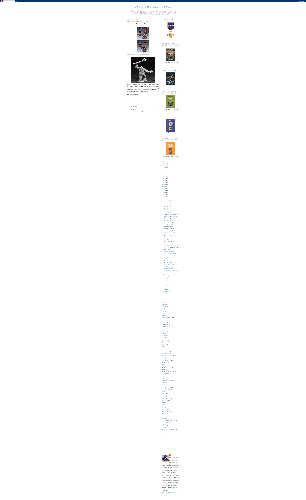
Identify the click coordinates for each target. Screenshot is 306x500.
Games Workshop (165, 351)
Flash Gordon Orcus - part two (170, 220)
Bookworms (164, 315)
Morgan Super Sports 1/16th (168, 371)
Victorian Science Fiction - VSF (168, 420)
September (167, 274)
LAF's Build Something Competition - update (169, 229)
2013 (164, 190)
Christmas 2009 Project (167, 324)
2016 (164, 184)
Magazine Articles (166, 366)
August (166, 276)
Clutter (163, 333)
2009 (164, 199)
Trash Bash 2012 (165, 415)
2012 (164, 192)
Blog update (167, 249)
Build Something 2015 (167, 317)
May (166, 283)
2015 (164, 186)
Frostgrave (164, 350)
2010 (164, 197)
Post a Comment (130, 109)
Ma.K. (163, 364)
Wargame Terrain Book (167, 424)
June (166, 281)
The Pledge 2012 (165, 411)
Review (163, 396)
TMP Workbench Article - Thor (171, 247)
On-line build (165, 378)
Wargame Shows (165, 422)
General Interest (165, 353)
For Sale (163, 348)
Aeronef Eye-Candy (168, 268)
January (166, 291)
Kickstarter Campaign (166, 360)
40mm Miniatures (165, 306)
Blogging (164, 313)
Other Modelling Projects (167, 380)
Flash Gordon (134, 101)
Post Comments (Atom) (138, 115)
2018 (164, 180)
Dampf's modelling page (153, 6)
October (166, 205)
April (166, 285)
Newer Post (129, 111)
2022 (164, 172)
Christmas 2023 (165, 330)
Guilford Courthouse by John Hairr (171, 245)
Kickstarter (164, 358)
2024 (164, 168)
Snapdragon (164, 404)
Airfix (163, 311)
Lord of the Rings (165, 362)
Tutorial (163, 416)
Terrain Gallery (165, 409)
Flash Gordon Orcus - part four (170, 216)
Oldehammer (164, 377)
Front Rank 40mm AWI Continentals (169, 242)
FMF (163, 346)
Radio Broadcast (165, 395)
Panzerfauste (164, 386)
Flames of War (165, 340)
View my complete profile (169, 492)
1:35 (163, 302)
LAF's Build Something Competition (169, 238)
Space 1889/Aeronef (166, 406)
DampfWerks (164, 335)
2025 (164, 165)
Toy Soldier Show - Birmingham (171, 214)
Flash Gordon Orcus (168, 226)
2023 (164, 170)
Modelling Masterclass (167, 367)
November (167, 203)
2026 (164, 163)
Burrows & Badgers (166, 321)
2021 (164, 174)
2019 (164, 178)
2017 (164, 182)
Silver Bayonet (165, 400)
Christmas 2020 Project (167, 326)
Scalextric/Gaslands (166, 398)
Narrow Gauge (165, 373)
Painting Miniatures (166, 384)
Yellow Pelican (165, 427)
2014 (164, 188)
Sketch (163, 402)
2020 (164, 176)
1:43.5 (163, 304)
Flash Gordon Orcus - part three (171, 218)
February (167, 289)
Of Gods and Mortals (166, 375)
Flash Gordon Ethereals (169, 262)
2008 (164, 294)
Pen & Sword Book (166, 389)
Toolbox (163, 413)
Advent (163, 308)
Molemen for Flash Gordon (170, 235)
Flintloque (164, 344)
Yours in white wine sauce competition (170, 429)
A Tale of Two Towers (169, 251)
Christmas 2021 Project (167, 328)
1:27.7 (163, 301)
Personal (163, 391)
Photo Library (165, 393)
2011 (164, 194)
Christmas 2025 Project (167, 331)
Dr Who (163, 337)
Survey (163, 407)
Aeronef (163, 310)
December (167, 200)
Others (163, 382)
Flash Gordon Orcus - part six (170, 206)
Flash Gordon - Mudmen (169, 260)
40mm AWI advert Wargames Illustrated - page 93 (170, 223)
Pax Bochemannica (166, 387)
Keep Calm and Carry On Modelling (169, 355)
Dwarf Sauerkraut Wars (166, 339)
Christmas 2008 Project (167, 322)
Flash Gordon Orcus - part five (170, 209)
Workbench (164, 426)
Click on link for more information (170, 86)
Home (143, 111)
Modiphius (164, 369)
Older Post (157, 111)
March (166, 287)
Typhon (163, 418)
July (166, 278)
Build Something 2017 (167, 319)
